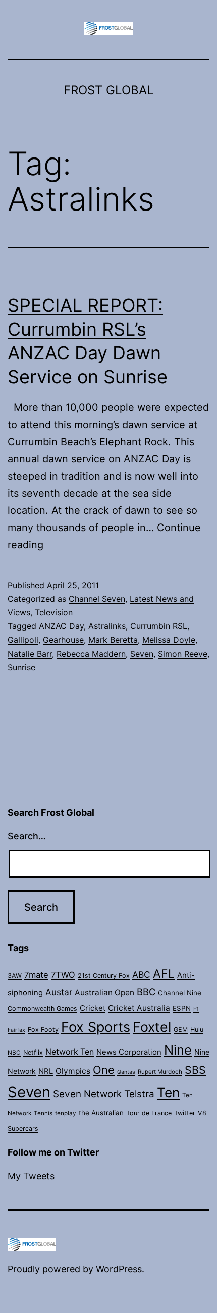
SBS (195, 1069)
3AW (15, 975)
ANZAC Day (61, 626)
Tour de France (149, 1113)
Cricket (92, 1008)
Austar (58, 992)
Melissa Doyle (168, 640)
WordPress (119, 1269)
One (104, 1069)
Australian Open (104, 992)
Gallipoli (23, 640)
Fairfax (16, 1030)
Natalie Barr (30, 654)
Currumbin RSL (158, 626)
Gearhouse (63, 640)
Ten (168, 1092)
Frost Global (109, 90)
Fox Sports (95, 1027)
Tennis (43, 1113)
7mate (36, 975)
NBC (14, 1052)
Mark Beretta (113, 640)
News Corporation (128, 1052)
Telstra (139, 1094)
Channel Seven (97, 599)
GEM (181, 1029)
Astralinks (107, 626)
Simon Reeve (182, 654)
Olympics (73, 1071)
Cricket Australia (139, 1008)
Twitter (184, 1113)
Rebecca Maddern (91, 654)
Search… (27, 836)
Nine (178, 1050)
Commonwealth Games (42, 1008)
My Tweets (31, 1176)
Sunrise (21, 667)
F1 (196, 1009)
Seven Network (87, 1094)
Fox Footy (43, 1029)
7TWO (63, 975)
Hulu (196, 1029)
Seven (141, 654)
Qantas (126, 1072)
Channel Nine (179, 993)
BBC (146, 991)
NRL (45, 1071)
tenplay (65, 1113)
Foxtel (152, 1027)
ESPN (182, 1008)
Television (54, 612)
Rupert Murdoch (160, 1071)
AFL (164, 974)
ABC (141, 974)
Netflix (33, 1052)
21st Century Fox (104, 975)
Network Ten (69, 1052)
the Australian (101, 1113)
